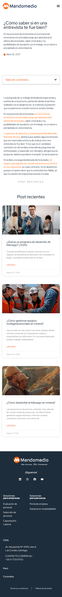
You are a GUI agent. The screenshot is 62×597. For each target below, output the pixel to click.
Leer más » (11, 265)
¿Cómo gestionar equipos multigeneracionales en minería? (25, 322)
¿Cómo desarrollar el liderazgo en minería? (30, 402)
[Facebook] (34, 479)
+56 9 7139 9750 (14, 559)
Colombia (8, 576)
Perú (5, 568)
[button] (58, 5)
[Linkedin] (20, 479)
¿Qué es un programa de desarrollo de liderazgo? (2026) (28, 243)
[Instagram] (27, 479)
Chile (6, 540)
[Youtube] (42, 479)
